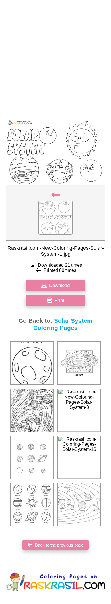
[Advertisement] (55, 61)
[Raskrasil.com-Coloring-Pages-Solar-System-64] (32, 410)
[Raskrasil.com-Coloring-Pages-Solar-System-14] (79, 504)
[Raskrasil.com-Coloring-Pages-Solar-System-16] (79, 457)
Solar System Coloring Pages (62, 324)
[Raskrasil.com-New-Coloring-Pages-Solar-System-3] (79, 410)
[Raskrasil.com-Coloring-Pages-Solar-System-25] (32, 457)
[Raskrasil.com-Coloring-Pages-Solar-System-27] (79, 363)
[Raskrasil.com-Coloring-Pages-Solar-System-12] (32, 363)
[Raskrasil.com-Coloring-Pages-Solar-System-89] (32, 504)
